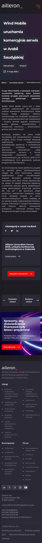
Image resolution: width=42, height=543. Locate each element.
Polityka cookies (32, 530)
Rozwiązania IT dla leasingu (12, 458)
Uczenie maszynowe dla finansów (11, 435)
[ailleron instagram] (20, 487)
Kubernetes (30, 400)
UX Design (30, 411)
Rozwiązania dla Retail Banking (11, 464)
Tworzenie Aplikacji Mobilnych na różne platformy (32, 392)
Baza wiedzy (30, 463)
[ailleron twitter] (9, 487)
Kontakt (29, 459)
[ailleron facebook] (15, 487)
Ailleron (3, 82)
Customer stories (32, 467)
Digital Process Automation (31, 405)
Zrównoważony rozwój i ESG (31, 449)
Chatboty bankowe (8, 416)
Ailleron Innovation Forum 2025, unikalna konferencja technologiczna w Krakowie (20, 246)
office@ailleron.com (25, 505)
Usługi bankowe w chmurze (33, 416)
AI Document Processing (10, 410)
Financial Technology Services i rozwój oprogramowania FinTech (11, 393)
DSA (4, 534)
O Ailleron (29, 455)
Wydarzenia (30, 471)
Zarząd (28, 475)
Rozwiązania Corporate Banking (9, 471)
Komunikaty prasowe (16, 82)
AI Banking (9, 448)
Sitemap (6, 538)
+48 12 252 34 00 (9, 505)
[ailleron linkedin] (4, 487)
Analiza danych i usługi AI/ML (11, 404)
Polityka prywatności (11, 530)
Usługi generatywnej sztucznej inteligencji (10, 425)
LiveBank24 (9, 452)
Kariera (28, 480)
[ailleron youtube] (25, 487)
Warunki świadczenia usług (22, 534)
